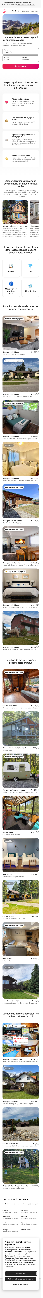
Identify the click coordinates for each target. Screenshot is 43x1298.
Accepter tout (21, 1273)
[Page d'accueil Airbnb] (4, 11)
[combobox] (20, 52)
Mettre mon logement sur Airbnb (25, 11)
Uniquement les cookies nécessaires (20, 1279)
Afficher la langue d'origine (26, 5)
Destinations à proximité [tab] (11, 1204)
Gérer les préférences (20, 1284)
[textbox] (11, 59)
